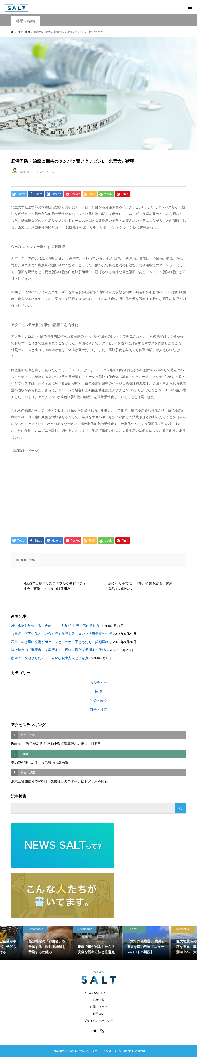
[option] (24, 943)
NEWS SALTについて (98, 993)
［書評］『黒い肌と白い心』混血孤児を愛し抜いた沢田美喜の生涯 (61, 634)
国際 (98, 691)
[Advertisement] (98, 494)
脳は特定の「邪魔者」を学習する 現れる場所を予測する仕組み (60, 650)
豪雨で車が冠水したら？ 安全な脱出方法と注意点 (49, 658)
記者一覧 (98, 1000)
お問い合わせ (98, 1007)
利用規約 (98, 1013)
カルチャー (98, 682)
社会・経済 (98, 700)
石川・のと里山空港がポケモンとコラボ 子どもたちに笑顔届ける (61, 642)
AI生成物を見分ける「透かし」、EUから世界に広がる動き (55, 625)
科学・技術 (25, 21)
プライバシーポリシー (98, 1020)
